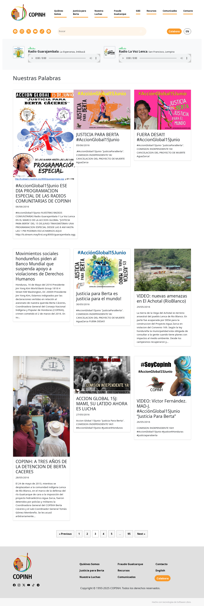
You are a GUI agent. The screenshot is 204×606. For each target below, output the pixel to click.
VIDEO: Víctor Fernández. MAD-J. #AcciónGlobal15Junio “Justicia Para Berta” (161, 408)
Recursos (151, 10)
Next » (141, 533)
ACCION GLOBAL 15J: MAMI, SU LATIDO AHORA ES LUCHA (101, 404)
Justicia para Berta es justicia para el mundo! (98, 296)
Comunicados (170, 10)
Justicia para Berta (79, 12)
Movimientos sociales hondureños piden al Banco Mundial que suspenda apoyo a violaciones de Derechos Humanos (40, 266)
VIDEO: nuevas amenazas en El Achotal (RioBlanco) (162, 298)
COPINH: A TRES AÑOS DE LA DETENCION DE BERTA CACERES (41, 467)
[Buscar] (141, 31)
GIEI (138, 10)
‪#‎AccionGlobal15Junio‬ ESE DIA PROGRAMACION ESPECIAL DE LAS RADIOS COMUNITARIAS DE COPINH (43, 193)
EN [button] (187, 31)
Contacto (188, 10)
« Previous (65, 533)
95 (129, 533)
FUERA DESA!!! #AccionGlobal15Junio (158, 137)
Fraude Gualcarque (120, 12)
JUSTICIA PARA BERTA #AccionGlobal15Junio (97, 137)
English (160, 570)
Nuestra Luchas (99, 12)
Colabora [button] (174, 31)
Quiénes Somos (58, 12)
